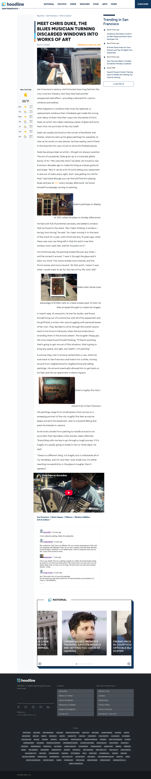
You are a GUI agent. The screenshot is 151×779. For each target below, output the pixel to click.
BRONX (44, 736)
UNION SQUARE (92, 760)
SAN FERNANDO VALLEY (106, 756)
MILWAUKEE (45, 750)
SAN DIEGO (91, 756)
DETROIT (54, 739)
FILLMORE (40, 743)
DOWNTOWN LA (76, 739)
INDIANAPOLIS (35, 746)
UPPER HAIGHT (105, 760)
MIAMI (23, 750)
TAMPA (59, 760)
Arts (104, 4)
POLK (84, 753)
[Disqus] (69, 556)
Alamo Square (57, 517)
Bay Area (40, 16)
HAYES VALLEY (101, 743)
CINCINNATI (92, 736)
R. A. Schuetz (43, 45)
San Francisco (52, 16)
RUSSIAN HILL (42, 756)
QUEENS (115, 753)
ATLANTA (118, 732)
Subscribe (143, 4)
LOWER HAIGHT (96, 746)
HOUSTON (24, 746)
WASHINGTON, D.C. (119, 760)
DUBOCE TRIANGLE (90, 739)
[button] (39, 663)
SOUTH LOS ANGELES (33, 760)
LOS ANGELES (83, 746)
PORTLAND (93, 753)
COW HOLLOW (26, 739)
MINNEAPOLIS (56, 750)
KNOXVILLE (47, 746)
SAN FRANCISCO (48, 732)
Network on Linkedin (67, 705)
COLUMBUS (126, 736)
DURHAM (103, 739)
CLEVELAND (115, 736)
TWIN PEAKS (80, 760)
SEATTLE (120, 756)
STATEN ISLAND (48, 760)
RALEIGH (124, 753)
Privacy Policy (104, 705)
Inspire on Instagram (67, 709)
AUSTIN (126, 732)
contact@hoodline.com (26, 715)
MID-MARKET (33, 750)
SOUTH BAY (26, 732)
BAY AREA (95, 732)
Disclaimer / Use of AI (107, 714)
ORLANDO (42, 753)
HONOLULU (124, 743)
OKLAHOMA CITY (30, 753)
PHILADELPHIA (54, 753)
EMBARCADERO (29, 743)
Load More (118, 84)
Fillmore (69, 517)
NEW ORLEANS (88, 750)
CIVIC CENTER (103, 736)
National (49, 4)
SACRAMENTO (54, 756)
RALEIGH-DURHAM (28, 756)
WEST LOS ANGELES (76, 763)
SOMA (128, 756)
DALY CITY (85, 732)
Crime (73, 4)
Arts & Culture (65, 16)
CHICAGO (82, 736)
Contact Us (63, 714)
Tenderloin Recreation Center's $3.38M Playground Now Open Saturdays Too (119, 36)
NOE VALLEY (114, 750)
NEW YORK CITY (101, 750)
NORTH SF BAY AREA (72, 732)
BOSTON (36, 736)
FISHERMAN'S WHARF (70, 743)
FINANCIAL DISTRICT (53, 743)
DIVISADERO (64, 739)
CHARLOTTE (72, 736)
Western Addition (82, 517)
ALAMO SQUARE (107, 732)
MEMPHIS (127, 746)
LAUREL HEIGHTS (70, 746)
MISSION (67, 750)
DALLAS (36, 739)
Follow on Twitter (66, 696)
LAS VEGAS (57, 746)
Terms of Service (105, 709)
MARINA (118, 746)
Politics (62, 4)
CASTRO (62, 736)
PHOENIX (65, 753)
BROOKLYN (52, 736)
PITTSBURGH (75, 753)
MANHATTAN (108, 746)
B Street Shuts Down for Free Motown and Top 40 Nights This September (119, 50)
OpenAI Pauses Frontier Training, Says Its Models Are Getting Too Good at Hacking (120, 74)
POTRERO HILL (104, 753)
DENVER (45, 739)
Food (96, 4)
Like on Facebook (66, 700)
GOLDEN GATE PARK (87, 743)
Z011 (57, 183)
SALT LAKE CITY (67, 756)
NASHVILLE (76, 750)
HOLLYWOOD (113, 743)
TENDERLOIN (68, 760)
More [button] (114, 4)
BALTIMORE (26, 736)
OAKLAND (59, 732)
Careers (102, 696)
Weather (85, 4)
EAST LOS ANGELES (115, 739)
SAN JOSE (36, 732)
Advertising (103, 700)
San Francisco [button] (10, 8)
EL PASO (127, 739)
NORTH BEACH (125, 750)
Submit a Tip (104, 691)
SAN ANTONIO (80, 756)
